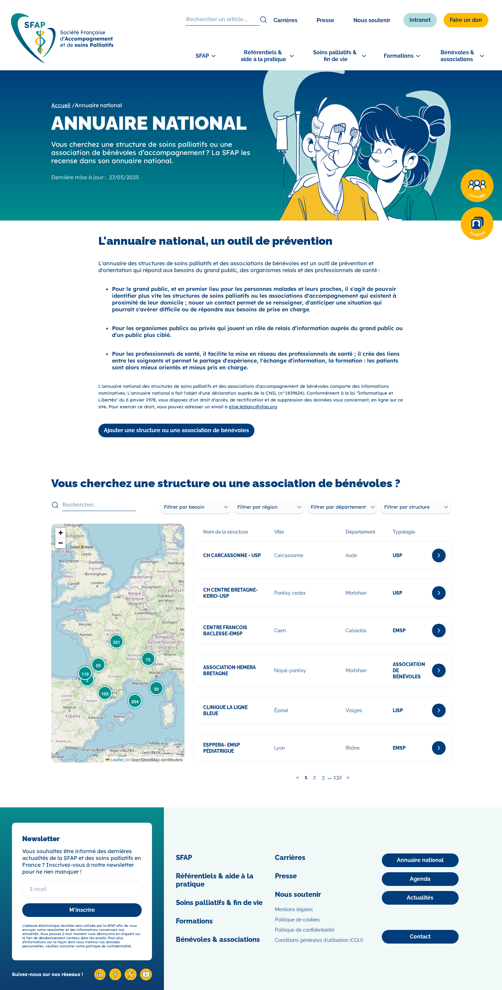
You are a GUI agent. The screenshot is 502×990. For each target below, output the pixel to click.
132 (338, 777)
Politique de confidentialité (304, 930)
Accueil (60, 105)
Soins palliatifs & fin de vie (219, 903)
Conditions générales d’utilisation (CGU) (319, 940)
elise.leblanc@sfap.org (253, 406)
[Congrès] (477, 185)
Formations (194, 921)
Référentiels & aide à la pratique (214, 880)
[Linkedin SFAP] (100, 978)
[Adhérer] (477, 223)
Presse (325, 20)
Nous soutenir (371, 20)
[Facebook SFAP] (115, 978)
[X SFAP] (131, 978)
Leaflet (116, 759)
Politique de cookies (297, 919)
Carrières (285, 20)
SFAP (184, 857)
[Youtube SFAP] (146, 978)
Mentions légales (294, 909)
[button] (156, 688)
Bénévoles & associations (218, 939)
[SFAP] (62, 61)
